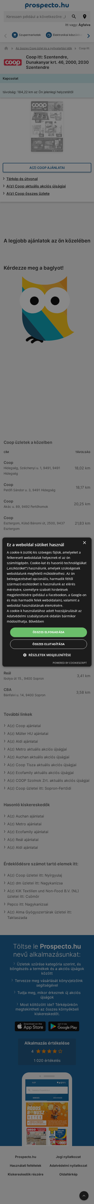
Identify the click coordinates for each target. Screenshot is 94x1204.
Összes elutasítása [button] (48, 644)
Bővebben (36, 621)
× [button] (84, 543)
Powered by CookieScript (70, 662)
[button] (47, 655)
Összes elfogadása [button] (49, 632)
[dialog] (46, 602)
